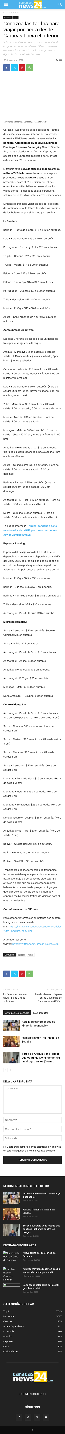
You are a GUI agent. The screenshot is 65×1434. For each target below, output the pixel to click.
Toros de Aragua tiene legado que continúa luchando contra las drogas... (41, 1229)
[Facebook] (6, 67)
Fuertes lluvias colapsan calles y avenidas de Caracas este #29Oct (48, 998)
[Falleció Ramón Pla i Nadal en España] (11, 1041)
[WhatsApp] (29, 67)
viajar (30, 954)
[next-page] (11, 1070)
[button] (5, 4)
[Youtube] (46, 1417)
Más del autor (40, 1013)
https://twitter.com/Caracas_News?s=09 (35, 943)
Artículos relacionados (17, 1013)
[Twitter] (14, 67)
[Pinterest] (22, 67)
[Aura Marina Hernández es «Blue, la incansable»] (11, 1025)
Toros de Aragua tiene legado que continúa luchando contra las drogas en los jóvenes (41, 1057)
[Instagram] (28, 1417)
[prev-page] (5, 1070)
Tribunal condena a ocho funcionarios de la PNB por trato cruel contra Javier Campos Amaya (30, 530)
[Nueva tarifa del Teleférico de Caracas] (11, 1257)
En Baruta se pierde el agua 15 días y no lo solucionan (15, 998)
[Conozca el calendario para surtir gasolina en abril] (11, 1289)
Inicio (5, 12)
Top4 (16, 18)
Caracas (15, 12)
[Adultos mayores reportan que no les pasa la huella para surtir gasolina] (11, 1274)
